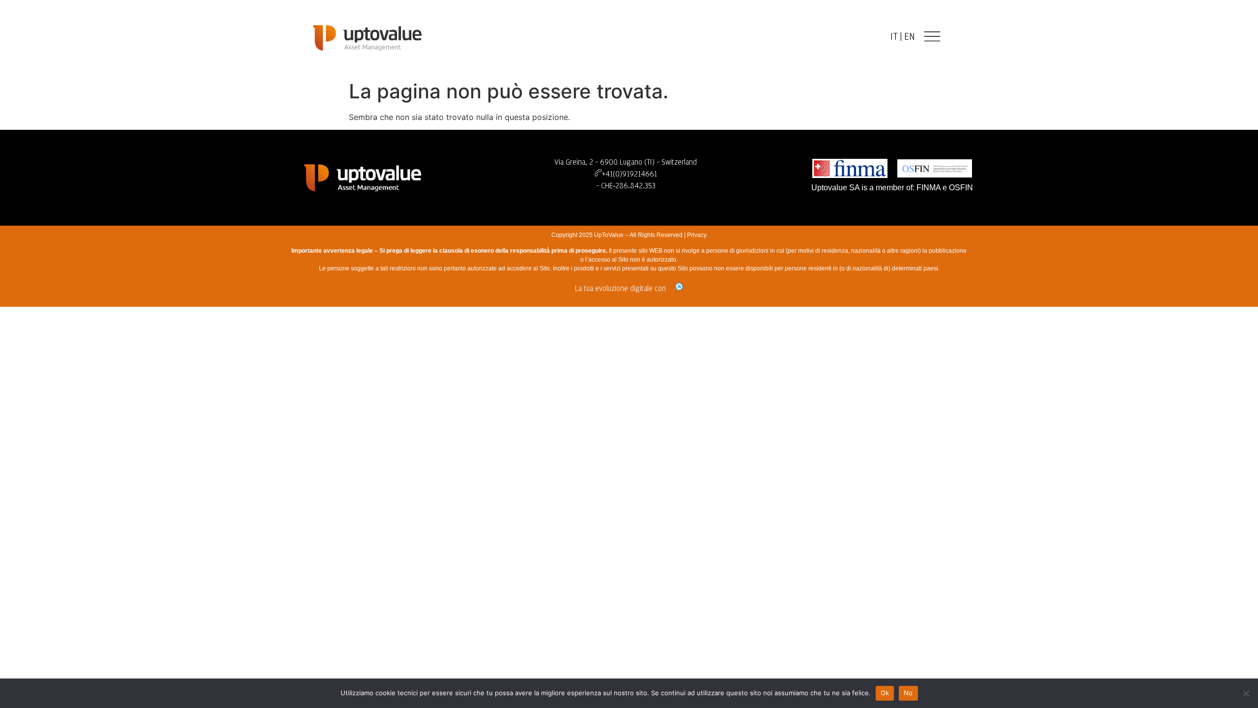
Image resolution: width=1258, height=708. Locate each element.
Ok (885, 693)
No (908, 693)
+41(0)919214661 (629, 174)
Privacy (697, 235)
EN (909, 37)
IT (894, 37)
